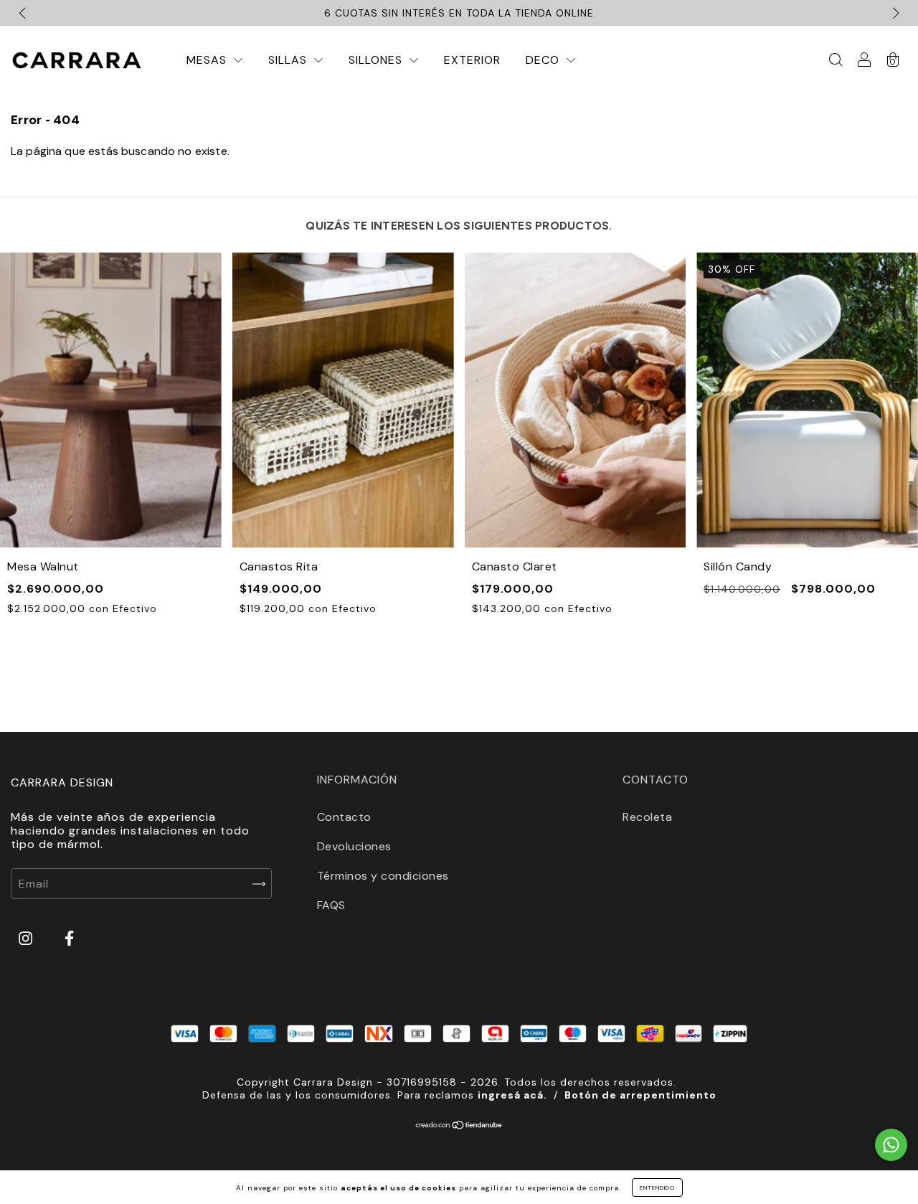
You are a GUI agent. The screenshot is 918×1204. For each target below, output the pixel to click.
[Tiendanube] (459, 1126)
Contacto (344, 816)
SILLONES (377, 59)
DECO (544, 59)
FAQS (331, 905)
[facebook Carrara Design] (69, 938)
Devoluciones (354, 846)
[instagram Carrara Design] (27, 938)
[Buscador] (835, 60)
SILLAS (289, 59)
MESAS (208, 59)
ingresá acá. (512, 1094)
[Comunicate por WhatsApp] (891, 1145)
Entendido (657, 1187)
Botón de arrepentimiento (640, 1094)
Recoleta (647, 816)
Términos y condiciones (383, 875)
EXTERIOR (472, 59)
